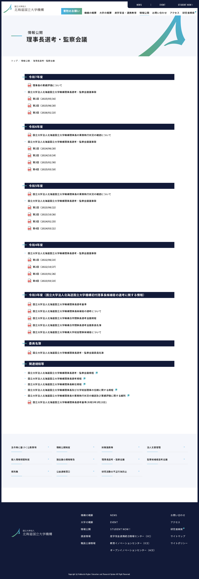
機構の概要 (90, 12)
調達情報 (86, 536)
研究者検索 (188, 12)
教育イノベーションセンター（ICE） (130, 543)
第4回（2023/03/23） (45, 280)
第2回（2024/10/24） (45, 155)
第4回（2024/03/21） (45, 228)
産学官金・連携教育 (126, 12)
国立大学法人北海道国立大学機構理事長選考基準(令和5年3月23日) (69, 402)
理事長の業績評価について (47, 85)
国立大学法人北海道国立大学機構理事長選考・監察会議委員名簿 (68, 352)
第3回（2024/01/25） (45, 221)
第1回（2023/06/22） (45, 207)
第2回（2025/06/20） (45, 105)
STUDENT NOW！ (120, 529)
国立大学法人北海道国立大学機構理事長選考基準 (60, 304)
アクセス (174, 12)
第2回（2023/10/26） (45, 214)
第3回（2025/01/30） (45, 162)
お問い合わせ (159, 12)
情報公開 (144, 12)
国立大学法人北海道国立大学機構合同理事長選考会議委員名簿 (67, 325)
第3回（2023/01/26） (45, 273)
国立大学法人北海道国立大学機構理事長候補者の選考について (67, 311)
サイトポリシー (179, 543)
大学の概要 (106, 12)
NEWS (113, 515)
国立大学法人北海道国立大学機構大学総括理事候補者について (67, 332)
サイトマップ (178, 536)
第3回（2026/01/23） (45, 112)
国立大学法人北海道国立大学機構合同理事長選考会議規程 (64, 318)
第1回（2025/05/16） (45, 98)
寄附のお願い (71, 11)
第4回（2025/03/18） (45, 169)
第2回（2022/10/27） (45, 266)
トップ (14, 60)
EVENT (114, 522)
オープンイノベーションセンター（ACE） (133, 550)
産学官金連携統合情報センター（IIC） (131, 536)
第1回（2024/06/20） (45, 148)
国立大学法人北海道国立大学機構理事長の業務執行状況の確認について (72, 135)
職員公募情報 (88, 543)
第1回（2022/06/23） (45, 259)
